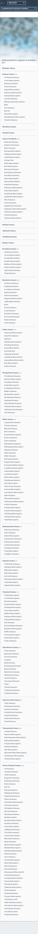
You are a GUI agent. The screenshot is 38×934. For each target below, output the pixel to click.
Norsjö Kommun (10, 669)
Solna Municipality (11, 191)
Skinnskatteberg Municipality (15, 753)
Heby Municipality (11, 573)
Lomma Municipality (12, 471)
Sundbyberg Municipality (13, 197)
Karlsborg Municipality (13, 820)
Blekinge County (8, 68)
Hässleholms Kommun (12, 444)
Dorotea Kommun (10, 657)
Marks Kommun (10, 842)
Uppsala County (8, 561)
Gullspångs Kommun (12, 808)
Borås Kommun (9, 784)
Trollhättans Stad (10, 899)
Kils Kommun (9, 622)
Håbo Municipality (11, 570)
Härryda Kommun (11, 811)
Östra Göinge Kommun (12, 486)
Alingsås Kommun (11, 772)
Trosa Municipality (11, 551)
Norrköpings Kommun (12, 397)
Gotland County (8, 133)
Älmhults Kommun (11, 252)
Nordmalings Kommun (12, 666)
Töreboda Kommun (11, 893)
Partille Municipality (12, 860)
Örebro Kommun (10, 366)
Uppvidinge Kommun (12, 270)
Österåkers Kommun (11, 175)
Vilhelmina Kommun (12, 690)
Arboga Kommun (10, 731)
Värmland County (9, 592)
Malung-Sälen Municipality (14, 102)
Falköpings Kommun (12, 793)
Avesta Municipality (12, 80)
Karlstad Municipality (12, 619)
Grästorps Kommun (11, 805)
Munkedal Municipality (13, 851)
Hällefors (7, 339)
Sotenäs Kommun (10, 869)
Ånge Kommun (9, 703)
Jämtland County (9, 231)
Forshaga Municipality (12, 607)
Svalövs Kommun (10, 504)
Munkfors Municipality (13, 629)
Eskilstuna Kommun (11, 530)
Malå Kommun (9, 663)
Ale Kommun (9, 769)
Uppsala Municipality (12, 585)
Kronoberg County (9, 249)
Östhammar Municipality (13, 579)
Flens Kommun (9, 533)
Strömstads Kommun (12, 875)
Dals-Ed (7, 787)
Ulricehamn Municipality (13, 905)
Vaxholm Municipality (12, 218)
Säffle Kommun (10, 632)
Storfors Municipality (12, 635)
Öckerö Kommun (10, 854)
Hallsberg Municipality (12, 342)
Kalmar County (8, 243)
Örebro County (7, 329)
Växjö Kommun (10, 273)
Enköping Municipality (13, 567)
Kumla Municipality (11, 348)
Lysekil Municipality (12, 835)
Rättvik (7, 111)
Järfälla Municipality (12, 157)
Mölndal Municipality (12, 848)
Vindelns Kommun (11, 693)
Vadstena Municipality (12, 406)
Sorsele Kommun (10, 678)
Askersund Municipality (13, 333)
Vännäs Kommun (10, 687)
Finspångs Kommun (11, 382)
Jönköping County (9, 237)
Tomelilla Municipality (13, 511)
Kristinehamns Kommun (13, 626)
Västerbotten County (10, 647)
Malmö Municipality (12, 477)
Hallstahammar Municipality (15, 737)
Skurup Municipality (12, 498)
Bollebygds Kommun (12, 781)
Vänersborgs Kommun (12, 908)
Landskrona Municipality (13, 468)
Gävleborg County (9, 127)
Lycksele (7, 660)
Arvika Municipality (12, 598)
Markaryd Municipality (13, 264)
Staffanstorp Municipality (14, 501)
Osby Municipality (11, 483)
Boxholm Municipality (12, 379)
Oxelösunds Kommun (12, 545)
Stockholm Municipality (13, 194)
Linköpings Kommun (12, 388)
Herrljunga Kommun (11, 814)
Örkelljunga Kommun (12, 480)
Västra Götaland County (11, 765)
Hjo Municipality (10, 817)
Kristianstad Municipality (14, 465)
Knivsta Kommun (10, 576)
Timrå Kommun (10, 721)
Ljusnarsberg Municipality (14, 360)
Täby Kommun (9, 200)
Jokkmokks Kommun (12, 301)
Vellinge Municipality (12, 517)
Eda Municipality (10, 601)
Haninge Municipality (12, 151)
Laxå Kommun (9, 351)
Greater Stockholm (9, 139)
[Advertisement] (19, 39)
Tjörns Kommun (10, 890)
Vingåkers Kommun (11, 554)
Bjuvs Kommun (9, 431)
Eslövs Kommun (10, 441)
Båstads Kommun (10, 429)
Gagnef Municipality (12, 89)
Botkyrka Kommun (11, 142)
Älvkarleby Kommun (12, 564)
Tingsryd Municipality (12, 267)
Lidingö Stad (9, 160)
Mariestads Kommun (12, 838)
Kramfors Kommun (11, 709)
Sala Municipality (11, 750)
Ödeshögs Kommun (11, 400)
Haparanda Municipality (13, 298)
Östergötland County (10, 373)
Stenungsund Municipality (14, 872)
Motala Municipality (12, 394)
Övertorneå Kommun (12, 317)
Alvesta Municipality (12, 255)
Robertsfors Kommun (12, 672)
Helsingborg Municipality (14, 447)
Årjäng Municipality (11, 595)
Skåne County (7, 419)
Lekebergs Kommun (11, 354)
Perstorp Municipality (12, 489)
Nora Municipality (11, 363)
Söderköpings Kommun (13, 403)
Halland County (8, 225)
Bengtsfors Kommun (11, 778)
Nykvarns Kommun (11, 169)
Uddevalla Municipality (13, 902)
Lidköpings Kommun (12, 829)
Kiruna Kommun (10, 307)
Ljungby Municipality (12, 261)
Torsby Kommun (10, 641)
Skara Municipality (11, 863)
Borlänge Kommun (11, 83)
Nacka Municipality (11, 163)
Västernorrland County (11, 700)
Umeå (6, 684)
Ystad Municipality (11, 520)
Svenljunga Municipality (13, 878)
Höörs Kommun (10, 453)
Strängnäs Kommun (11, 548)
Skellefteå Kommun (11, 675)
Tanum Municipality (12, 881)
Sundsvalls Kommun (12, 718)
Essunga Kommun (11, 790)
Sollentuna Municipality (13, 188)
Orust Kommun (9, 857)
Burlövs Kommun (10, 438)
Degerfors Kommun (11, 336)
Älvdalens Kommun (11, 77)
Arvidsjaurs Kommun (12, 289)
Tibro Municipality (11, 884)
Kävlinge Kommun (11, 459)
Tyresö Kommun (10, 203)
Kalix (6, 304)
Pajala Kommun (10, 320)
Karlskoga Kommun (11, 345)
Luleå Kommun (9, 311)
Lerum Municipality (11, 826)
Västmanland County (10, 728)
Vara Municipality (11, 911)
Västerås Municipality (12, 759)
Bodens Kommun (10, 292)
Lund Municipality (11, 474)
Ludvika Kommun (11, 99)
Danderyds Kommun (11, 145)
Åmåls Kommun (10, 775)
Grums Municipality (11, 610)
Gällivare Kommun (11, 295)
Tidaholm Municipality (13, 887)
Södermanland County (10, 526)
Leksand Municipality (12, 96)
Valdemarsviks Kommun (13, 409)
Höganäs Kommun (11, 450)
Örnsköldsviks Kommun (13, 712)
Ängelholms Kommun (12, 422)
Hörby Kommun (10, 456)
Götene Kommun (10, 799)
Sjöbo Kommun (9, 495)
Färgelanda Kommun (12, 796)
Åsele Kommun (10, 651)
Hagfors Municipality (12, 613)
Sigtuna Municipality (12, 181)
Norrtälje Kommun (11, 166)
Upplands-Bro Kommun (12, 206)
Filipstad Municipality (12, 604)
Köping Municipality (12, 740)
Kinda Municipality (11, 385)
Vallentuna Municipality (13, 212)
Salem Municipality (11, 178)
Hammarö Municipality (13, 616)
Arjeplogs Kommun (11, 286)
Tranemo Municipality (12, 896)
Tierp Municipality (11, 582)
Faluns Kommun (10, 86)
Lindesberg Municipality (13, 357)
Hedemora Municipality (13, 93)
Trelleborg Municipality (13, 514)
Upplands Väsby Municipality (15, 209)
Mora (6, 105)
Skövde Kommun (10, 866)
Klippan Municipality (12, 462)
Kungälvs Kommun (11, 823)
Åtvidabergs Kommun (12, 376)
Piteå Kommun (9, 323)
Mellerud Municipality (12, 845)
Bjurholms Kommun (11, 654)
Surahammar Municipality (14, 756)
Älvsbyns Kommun (11, 283)
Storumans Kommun (11, 681)
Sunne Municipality (11, 638)
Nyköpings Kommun (12, 542)
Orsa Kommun (9, 108)
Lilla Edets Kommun (11, 832)
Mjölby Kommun (10, 391)
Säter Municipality (11, 114)
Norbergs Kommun (11, 746)
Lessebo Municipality (12, 258)
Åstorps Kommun (10, 425)
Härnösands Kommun (12, 706)
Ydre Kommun (9, 412)
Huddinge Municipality (13, 154)
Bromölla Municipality (12, 435)
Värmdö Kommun (10, 215)
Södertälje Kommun (11, 184)
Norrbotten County (9, 280)
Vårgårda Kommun (11, 914)
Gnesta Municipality (12, 536)
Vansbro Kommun (10, 120)
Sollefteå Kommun (11, 715)
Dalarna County (8, 74)
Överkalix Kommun (11, 314)
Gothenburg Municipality (13, 802)
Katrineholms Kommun (13, 539)
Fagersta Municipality (12, 734)
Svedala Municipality (12, 507)
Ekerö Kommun (10, 148)
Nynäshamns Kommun (12, 172)
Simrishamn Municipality (14, 492)
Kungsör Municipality (12, 743)
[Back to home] (3, 3)
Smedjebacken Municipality (14, 117)
